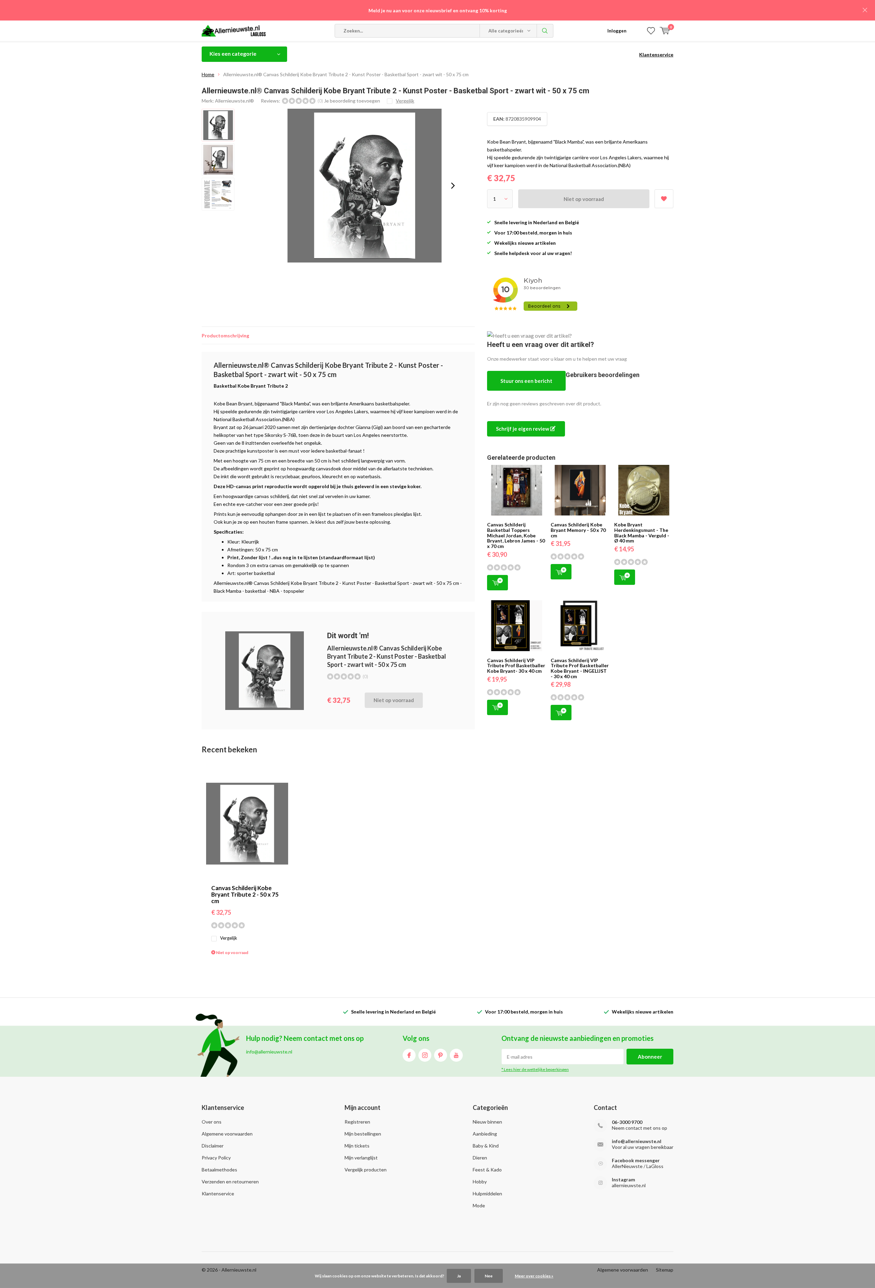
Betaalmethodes (219, 1169)
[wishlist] (651, 31)
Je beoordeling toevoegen (352, 101)
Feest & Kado (487, 1169)
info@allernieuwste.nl (636, 1141)
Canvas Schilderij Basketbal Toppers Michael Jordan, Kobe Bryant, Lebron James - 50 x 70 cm (516, 535)
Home (208, 74)
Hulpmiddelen (487, 1193)
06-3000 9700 (627, 1122)
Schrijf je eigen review (523, 429)
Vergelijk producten (366, 1169)
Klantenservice (656, 54)
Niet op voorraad (584, 199)
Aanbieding (485, 1134)
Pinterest (440, 1055)
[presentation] (453, 185)
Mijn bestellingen (363, 1134)
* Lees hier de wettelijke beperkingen (535, 1069)
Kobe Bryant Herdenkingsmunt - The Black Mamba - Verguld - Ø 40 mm (641, 533)
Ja (459, 1275)
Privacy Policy (216, 1157)
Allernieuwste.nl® (234, 101)
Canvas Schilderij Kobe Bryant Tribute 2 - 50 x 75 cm (245, 894)
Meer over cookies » (534, 1275)
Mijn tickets (357, 1146)
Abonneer (650, 1057)
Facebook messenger (636, 1160)
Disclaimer (213, 1146)
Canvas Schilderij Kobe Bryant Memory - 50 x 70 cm (578, 530)
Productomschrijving (225, 335)
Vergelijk (228, 938)
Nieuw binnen (487, 1122)
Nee (489, 1275)
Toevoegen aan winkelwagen (497, 582)
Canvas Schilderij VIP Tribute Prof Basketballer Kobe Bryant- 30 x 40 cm (516, 665)
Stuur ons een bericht (526, 381)
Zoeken (545, 31)
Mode (479, 1205)
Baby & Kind (486, 1146)
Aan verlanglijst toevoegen (664, 198)
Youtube (456, 1055)
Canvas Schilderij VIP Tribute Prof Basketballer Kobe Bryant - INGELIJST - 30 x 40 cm (580, 668)
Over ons (211, 1122)
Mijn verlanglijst (361, 1157)
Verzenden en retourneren (230, 1181)
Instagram (424, 1055)
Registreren (357, 1122)
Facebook (409, 1055)
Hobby (480, 1181)
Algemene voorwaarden (227, 1134)
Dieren (480, 1157)
